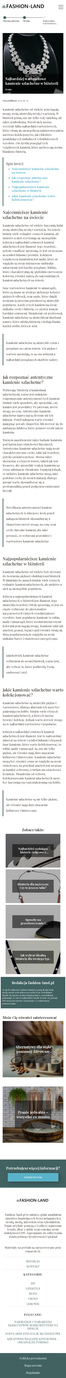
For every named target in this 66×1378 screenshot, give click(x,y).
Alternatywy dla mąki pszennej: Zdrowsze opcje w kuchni (33, 1049)
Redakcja (33, 1261)
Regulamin (33, 1372)
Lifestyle (33, 1288)
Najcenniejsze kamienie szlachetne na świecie (35, 170)
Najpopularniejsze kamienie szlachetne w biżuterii (30, 188)
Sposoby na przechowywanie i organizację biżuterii (33, 921)
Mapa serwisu (33, 1365)
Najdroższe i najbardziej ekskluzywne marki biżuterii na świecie (33, 1325)
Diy (33, 1283)
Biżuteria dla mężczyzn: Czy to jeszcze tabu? (33, 886)
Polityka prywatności (33, 1358)
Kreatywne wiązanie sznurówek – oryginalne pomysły (33, 1340)
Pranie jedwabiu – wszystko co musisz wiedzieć (33, 1114)
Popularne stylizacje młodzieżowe (32, 1333)
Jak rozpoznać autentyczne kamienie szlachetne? (30, 179)
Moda (33, 1293)
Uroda (26, 20)
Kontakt (33, 1266)
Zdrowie (33, 1304)
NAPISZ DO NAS (33, 1177)
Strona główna (11, 20)
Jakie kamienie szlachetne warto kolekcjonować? (33, 198)
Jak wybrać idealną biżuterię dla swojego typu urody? (33, 957)
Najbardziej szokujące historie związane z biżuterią (33, 850)
